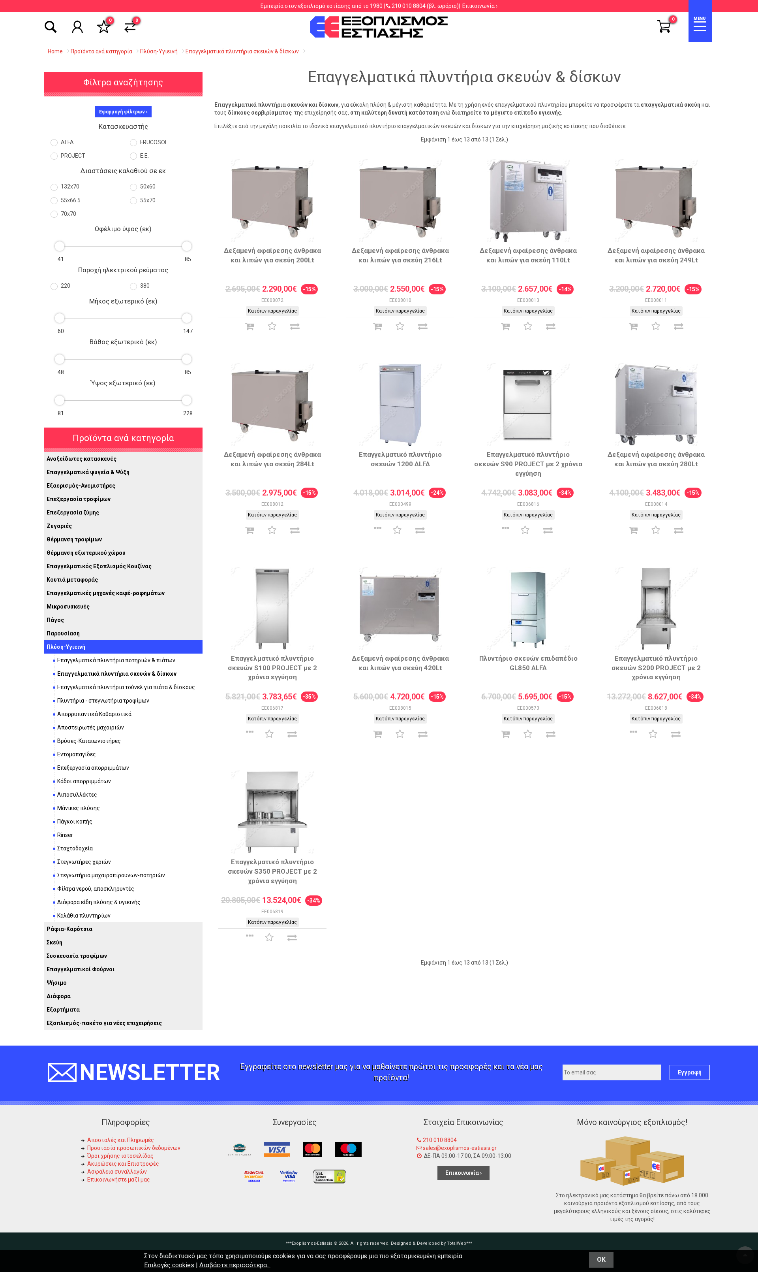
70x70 (68, 214)
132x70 (69, 186)
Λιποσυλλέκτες (77, 794)
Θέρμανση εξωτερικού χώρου (86, 553)
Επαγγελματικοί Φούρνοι (80, 969)
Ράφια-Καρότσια (69, 929)
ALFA (67, 142)
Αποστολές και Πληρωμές (120, 1140)
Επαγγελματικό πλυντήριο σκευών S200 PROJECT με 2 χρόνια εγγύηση (656, 667)
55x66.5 (70, 200)
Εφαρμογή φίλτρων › (123, 112)
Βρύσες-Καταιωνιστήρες (89, 741)
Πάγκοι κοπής (74, 821)
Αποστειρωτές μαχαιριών (90, 727)
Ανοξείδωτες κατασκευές (81, 459)
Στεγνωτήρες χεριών (84, 862)
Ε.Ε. (144, 156)
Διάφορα (59, 996)
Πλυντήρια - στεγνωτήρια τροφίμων (103, 700)
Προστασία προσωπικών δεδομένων (133, 1148)
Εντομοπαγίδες (76, 754)
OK (601, 1259)
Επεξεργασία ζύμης (73, 512)
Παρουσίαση (63, 633)
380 (144, 286)
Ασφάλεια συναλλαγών (117, 1171)
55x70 (147, 200)
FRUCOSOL (153, 142)
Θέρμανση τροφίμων (74, 539)
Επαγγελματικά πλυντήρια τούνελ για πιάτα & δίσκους (126, 687)
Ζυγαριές (59, 526)
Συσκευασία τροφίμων (77, 956)
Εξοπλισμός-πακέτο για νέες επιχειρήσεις (104, 1023)
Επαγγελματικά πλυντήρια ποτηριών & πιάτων (116, 660)
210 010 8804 (409, 6)
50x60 (147, 186)
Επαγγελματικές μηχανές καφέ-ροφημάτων (106, 593)
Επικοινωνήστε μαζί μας (118, 1179)
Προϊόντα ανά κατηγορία (123, 438)
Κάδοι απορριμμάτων (84, 781)
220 (65, 286)
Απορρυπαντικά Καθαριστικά (94, 714)
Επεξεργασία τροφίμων (79, 499)
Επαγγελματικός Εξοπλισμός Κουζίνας (99, 566)
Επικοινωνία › (479, 6)
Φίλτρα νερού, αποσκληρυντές (95, 889)
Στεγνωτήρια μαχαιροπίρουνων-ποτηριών (111, 875)
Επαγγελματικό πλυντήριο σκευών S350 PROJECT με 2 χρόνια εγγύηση (272, 871)
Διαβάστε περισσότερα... (234, 1265)
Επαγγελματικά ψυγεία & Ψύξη (88, 472)
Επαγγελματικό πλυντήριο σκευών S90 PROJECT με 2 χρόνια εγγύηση (528, 463)
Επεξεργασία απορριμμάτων (93, 768)
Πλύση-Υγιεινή (66, 647)
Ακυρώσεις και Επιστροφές (123, 1164)
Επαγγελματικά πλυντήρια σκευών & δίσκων (116, 674)
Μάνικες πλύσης (78, 808)
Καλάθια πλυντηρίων (84, 915)
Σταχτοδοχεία (75, 848)
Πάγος (55, 620)
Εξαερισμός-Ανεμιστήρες (81, 485)
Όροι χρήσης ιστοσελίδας (120, 1156)
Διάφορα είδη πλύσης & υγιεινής (99, 902)
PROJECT (72, 156)
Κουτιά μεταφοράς (72, 580)
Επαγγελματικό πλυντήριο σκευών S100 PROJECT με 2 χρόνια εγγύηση (272, 667)
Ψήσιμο (57, 983)
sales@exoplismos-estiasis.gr (460, 1148)
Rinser (65, 835)
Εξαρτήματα (63, 1009)
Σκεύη (54, 942)
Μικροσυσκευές (68, 606)
